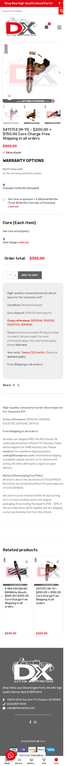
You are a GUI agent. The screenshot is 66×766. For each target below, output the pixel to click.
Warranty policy (16, 356)
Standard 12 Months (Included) (21, 188)
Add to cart (30, 275)
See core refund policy (16, 231)
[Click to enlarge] (10, 96)
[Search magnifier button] (62, 10)
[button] (6, 72)
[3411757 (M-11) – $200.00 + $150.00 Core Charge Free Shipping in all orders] (48, 571)
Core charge (16, 242)
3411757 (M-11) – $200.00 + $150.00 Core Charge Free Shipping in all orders (48, 596)
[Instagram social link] (35, 722)
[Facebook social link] (59, 3)
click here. (21, 344)
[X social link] (18, 385)
